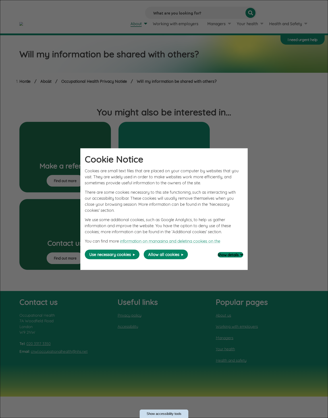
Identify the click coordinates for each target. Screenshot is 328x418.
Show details (228, 254)
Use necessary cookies (110, 254)
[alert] (164, 209)
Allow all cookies (163, 254)
